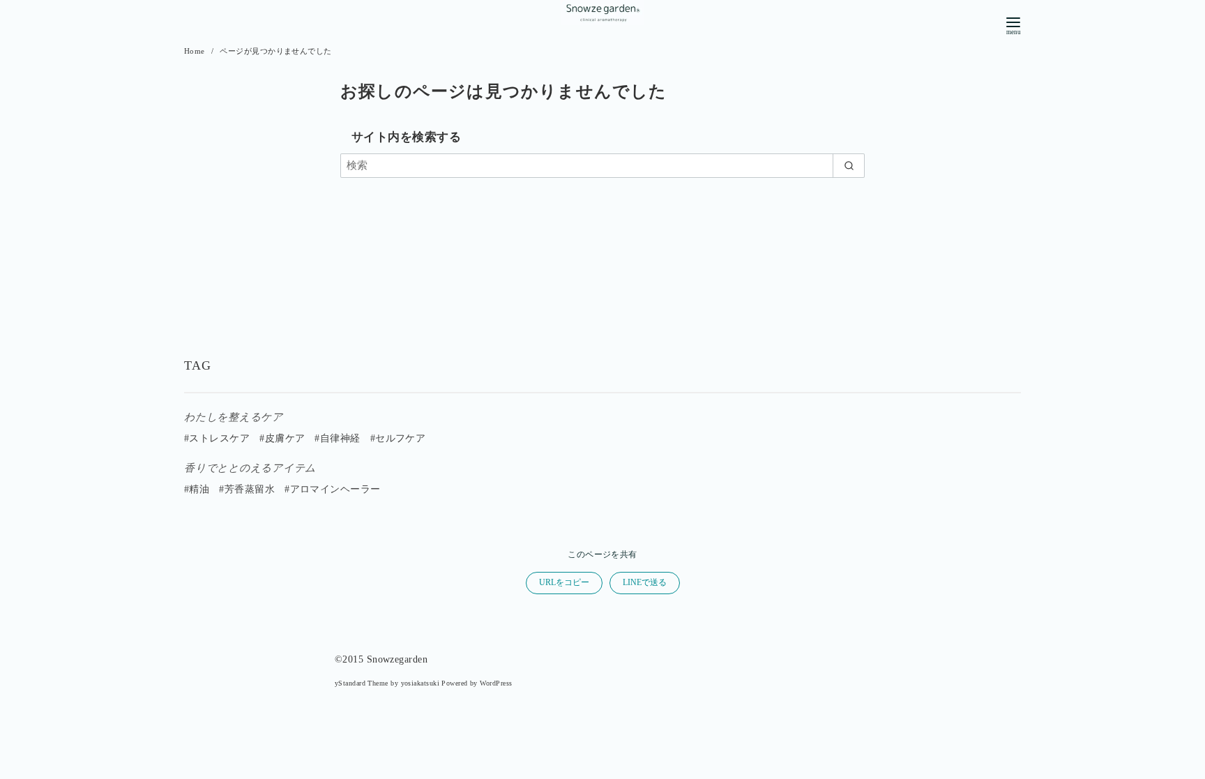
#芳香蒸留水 (247, 489)
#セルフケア (398, 438)
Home (195, 51)
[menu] (1013, 24)
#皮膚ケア (282, 438)
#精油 (196, 489)
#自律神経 (337, 438)
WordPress (496, 683)
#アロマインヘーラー (333, 489)
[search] (849, 165)
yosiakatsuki (420, 683)
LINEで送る (645, 582)
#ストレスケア (217, 438)
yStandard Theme (361, 683)
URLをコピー (564, 582)
